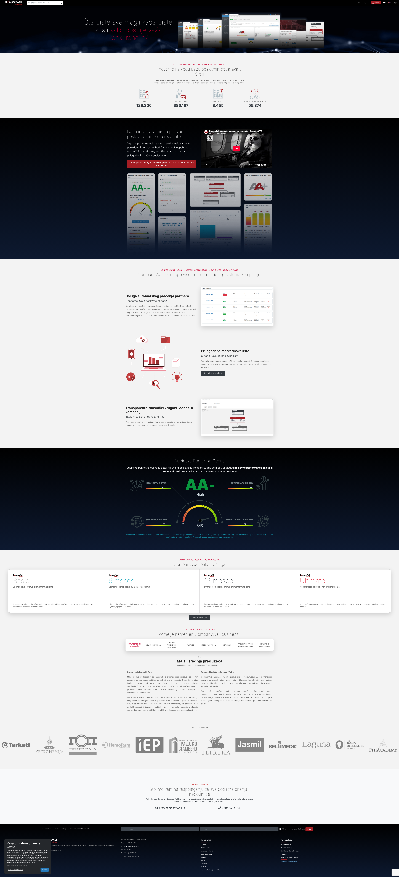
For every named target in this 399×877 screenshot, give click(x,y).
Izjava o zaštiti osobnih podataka (17, 865)
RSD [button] (366, 3)
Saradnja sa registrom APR (289, 857)
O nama (203, 844)
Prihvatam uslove (287, 829)
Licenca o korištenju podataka (210, 870)
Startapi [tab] (190, 645)
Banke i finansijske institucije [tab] (171, 645)
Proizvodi (284, 854)
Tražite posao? (205, 848)
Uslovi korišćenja (299, 829)
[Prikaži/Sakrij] (57, 3)
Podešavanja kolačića (15, 870)
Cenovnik (204, 863)
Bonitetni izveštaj (286, 848)
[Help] (395, 3)
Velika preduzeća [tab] (153, 645)
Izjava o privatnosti (207, 851)
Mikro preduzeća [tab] (208, 645)
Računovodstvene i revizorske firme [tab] (245, 645)
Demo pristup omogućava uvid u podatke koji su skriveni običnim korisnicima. (162, 164)
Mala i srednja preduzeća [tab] (135, 645)
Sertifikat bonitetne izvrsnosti (290, 851)
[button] (387, 2)
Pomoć (203, 860)
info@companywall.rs (171, 807)
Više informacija (199, 617)
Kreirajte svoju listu (213, 373)
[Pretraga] (60, 3)
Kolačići (203, 857)
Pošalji (309, 829)
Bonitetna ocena (286, 844)
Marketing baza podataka (289, 861)
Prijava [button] (376, 3)
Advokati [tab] (227, 645)
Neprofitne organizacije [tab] (264, 645)
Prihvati (44, 870)
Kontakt (203, 867)
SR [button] (359, 3)
